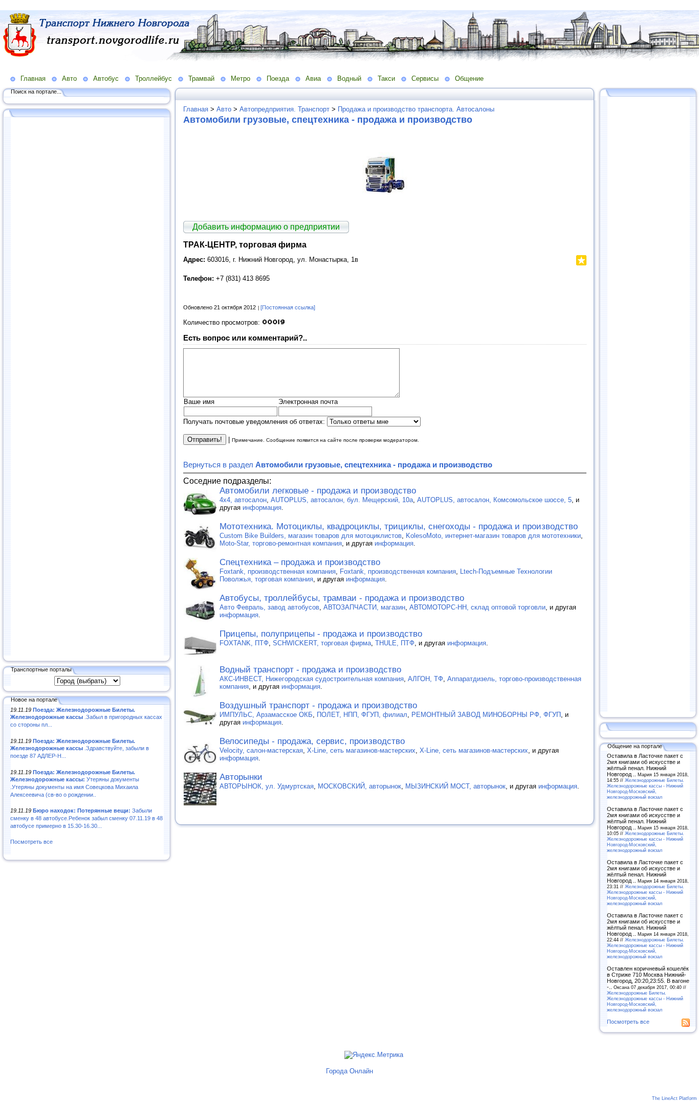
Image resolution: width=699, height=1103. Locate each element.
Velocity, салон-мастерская (261, 750)
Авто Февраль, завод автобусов (269, 607)
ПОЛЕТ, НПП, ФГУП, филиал (362, 714)
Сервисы (425, 78)
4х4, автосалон (243, 500)
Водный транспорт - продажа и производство (310, 669)
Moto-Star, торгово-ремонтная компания (281, 543)
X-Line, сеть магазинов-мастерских (361, 750)
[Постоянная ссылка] (287, 307)
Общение (469, 78)
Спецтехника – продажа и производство (300, 562)
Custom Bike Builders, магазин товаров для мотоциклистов (311, 535)
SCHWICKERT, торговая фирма (322, 643)
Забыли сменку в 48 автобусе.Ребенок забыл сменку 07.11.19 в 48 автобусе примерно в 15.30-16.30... (86, 817)
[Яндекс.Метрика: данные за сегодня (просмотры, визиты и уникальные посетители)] (373, 1055)
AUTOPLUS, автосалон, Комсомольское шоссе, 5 (494, 500)
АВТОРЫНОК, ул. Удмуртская (267, 786)
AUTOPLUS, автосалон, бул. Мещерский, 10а (342, 500)
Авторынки (241, 777)
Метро (240, 78)
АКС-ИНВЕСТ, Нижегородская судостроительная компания (312, 679)
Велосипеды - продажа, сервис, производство (312, 741)
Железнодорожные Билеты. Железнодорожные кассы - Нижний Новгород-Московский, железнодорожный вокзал (645, 788)
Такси (386, 78)
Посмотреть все (31, 842)
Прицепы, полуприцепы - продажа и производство (321, 634)
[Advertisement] (87, 387)
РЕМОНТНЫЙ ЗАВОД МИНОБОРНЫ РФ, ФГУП (486, 714)
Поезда (278, 78)
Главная (33, 78)
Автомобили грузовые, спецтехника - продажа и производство (327, 120)
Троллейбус (153, 78)
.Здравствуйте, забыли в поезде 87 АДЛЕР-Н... (79, 748)
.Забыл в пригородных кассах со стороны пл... (86, 717)
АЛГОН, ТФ (425, 679)
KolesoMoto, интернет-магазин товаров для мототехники (493, 535)
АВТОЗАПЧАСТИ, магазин (364, 607)
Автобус (106, 78)
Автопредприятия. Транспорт (284, 109)
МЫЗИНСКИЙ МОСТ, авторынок (455, 786)
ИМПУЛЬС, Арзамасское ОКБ (266, 714)
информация (262, 507)
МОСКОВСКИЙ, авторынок (359, 786)
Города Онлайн (349, 1071)
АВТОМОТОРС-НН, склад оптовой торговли (477, 607)
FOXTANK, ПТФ (244, 643)
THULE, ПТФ (394, 643)
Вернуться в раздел (337, 464)
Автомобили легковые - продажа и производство (318, 491)
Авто (69, 78)
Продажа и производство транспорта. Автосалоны (416, 109)
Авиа (313, 78)
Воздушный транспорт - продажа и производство (318, 705)
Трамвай (201, 78)
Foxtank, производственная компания (278, 571)
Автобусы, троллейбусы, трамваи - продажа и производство (342, 598)
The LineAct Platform (674, 1098)
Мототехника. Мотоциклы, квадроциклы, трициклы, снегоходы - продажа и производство (399, 526)
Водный (349, 78)
